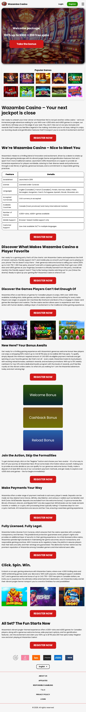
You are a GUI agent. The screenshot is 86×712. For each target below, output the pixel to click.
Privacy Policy (43, 694)
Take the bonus (26, 44)
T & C (43, 690)
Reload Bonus (43, 440)
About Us (43, 676)
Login (60, 4)
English (43, 666)
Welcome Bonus (43, 395)
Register (72, 4)
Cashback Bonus (43, 417)
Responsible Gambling (43, 685)
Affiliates (43, 680)
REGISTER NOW (43, 138)
